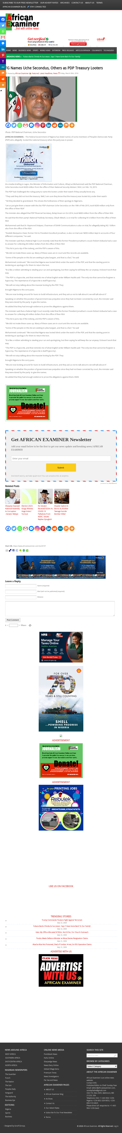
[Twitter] (14, 125)
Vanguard (9, 1093)
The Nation (9, 1081)
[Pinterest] (43, 125)
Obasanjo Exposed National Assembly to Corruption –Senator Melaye (12, 510)
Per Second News (51, 1080)
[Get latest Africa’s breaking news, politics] (19, 21)
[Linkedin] (48, 125)
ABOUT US (89, 3)
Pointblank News (50, 1054)
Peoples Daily (10, 1089)
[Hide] (1, 91)
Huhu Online (49, 1058)
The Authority (10, 1096)
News (14, 50)
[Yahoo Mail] (3, 61)
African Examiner (22, 73)
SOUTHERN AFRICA (12, 1058)
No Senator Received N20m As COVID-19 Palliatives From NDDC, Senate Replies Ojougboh (45, 512)
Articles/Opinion (83, 50)
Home (8, 50)
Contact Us (77, 3)
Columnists (97, 50)
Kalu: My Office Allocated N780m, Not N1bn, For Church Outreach (62, 932)
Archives (64, 3)
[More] (72, 125)
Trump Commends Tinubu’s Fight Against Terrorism (62, 920)
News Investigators (51, 1076)
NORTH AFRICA (11, 1065)
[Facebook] (8, 125)
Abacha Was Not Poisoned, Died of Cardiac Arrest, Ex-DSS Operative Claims (62, 944)
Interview (56, 50)
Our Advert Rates (49, 3)
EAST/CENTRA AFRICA (13, 1061)
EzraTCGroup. (20, 1126)
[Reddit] (54, 125)
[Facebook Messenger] (31, 125)
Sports (35, 50)
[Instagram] (37, 125)
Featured (35, 73)
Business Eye (10, 1100)
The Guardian (10, 1074)
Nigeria (8, 1109)
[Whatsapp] (19, 125)
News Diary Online (51, 1065)
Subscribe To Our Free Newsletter (20, 3)
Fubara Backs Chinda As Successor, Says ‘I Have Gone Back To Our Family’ (51, 56)
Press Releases (68, 50)
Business (8, 1116)
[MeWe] (60, 125)
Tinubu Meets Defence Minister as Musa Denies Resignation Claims (62, 938)
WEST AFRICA (10, 1054)
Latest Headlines (46, 73)
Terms (99, 3)
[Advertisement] (49, 538)
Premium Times (50, 1072)
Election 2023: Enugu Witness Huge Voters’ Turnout (27, 510)
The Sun (8, 1085)
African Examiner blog (14, 7)
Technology (109, 50)
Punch (7, 1078)
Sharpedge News (50, 1061)
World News (45, 50)
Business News (25, 50)
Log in (116, 1126)
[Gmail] (25, 125)
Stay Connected (38, 7)
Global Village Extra (51, 1069)
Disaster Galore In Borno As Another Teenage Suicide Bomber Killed (61, 510)
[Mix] (66, 125)
